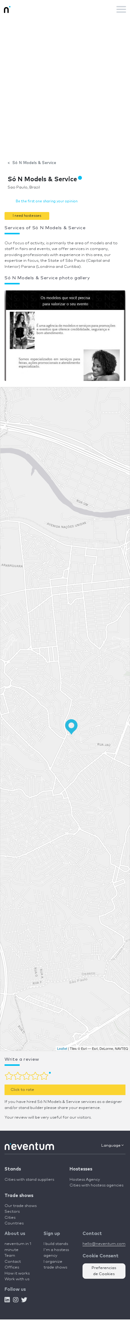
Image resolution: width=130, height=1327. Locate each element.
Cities (10, 1218)
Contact (13, 1262)
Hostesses (81, 1169)
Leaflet (62, 1048)
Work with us (17, 1279)
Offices (12, 1267)
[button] (27, 216)
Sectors (12, 1212)
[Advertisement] (65, 86)
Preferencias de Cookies (104, 1271)
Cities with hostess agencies (96, 1185)
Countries (14, 1223)
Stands (13, 1169)
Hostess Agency (85, 1180)
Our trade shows (21, 1206)
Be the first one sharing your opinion (47, 201)
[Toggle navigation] (121, 9)
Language (111, 1146)
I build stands (56, 1244)
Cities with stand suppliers (29, 1180)
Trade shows (19, 1195)
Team (10, 1256)
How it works (17, 1273)
